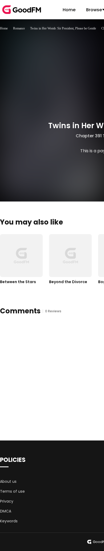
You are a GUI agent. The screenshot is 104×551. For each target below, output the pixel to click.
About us (8, 481)
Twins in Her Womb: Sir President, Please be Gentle (63, 28)
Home (69, 10)
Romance (19, 28)
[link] (4, 28)
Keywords (9, 521)
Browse (94, 10)
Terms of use (12, 491)
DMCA (5, 511)
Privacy (6, 501)
